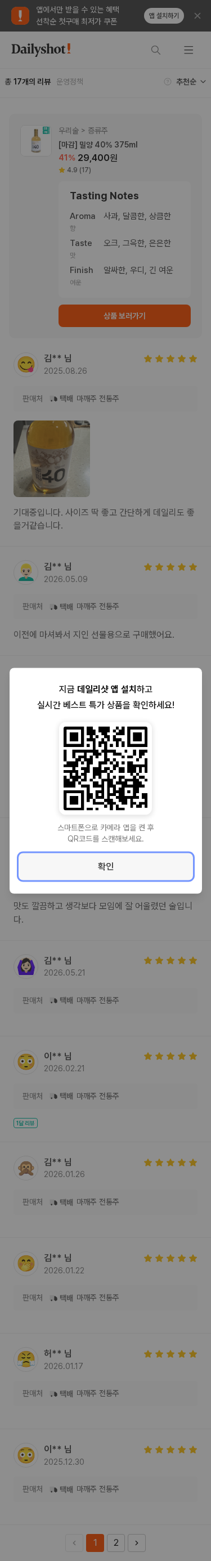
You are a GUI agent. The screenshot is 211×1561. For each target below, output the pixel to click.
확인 (106, 866)
